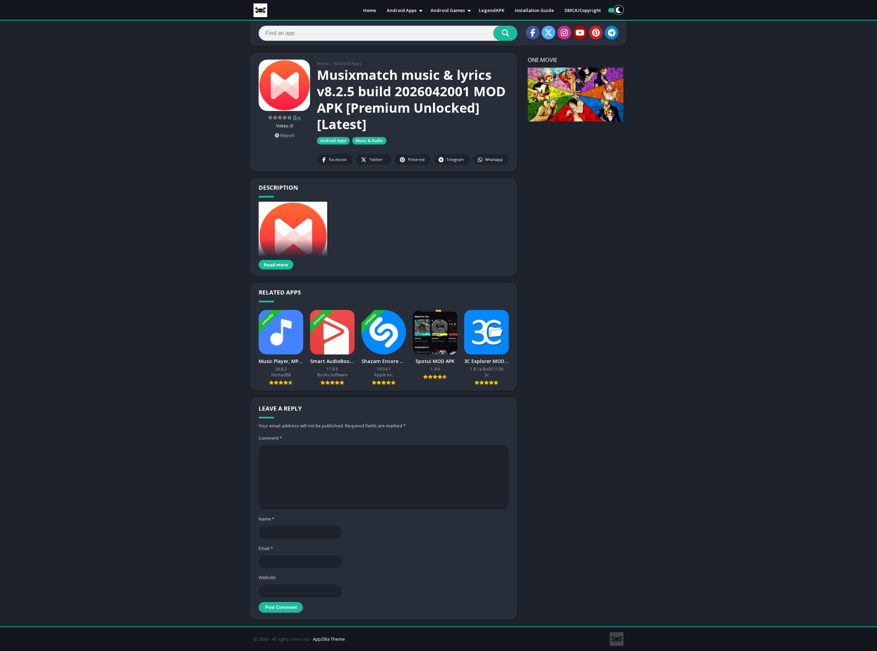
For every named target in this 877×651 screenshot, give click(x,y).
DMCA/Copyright (583, 10)
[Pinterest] (596, 32)
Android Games (448, 10)
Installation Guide (534, 10)
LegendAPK (491, 10)
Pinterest (416, 159)
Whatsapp (494, 159)
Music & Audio (369, 140)
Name (266, 519)
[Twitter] (548, 32)
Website (267, 577)
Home (369, 10)
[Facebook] (533, 32)
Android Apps (402, 10)
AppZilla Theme (329, 639)
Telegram (455, 159)
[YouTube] (580, 32)
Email (266, 548)
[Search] (505, 33)
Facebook (338, 159)
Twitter (376, 159)
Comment (270, 438)
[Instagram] (564, 32)
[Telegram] (611, 32)
